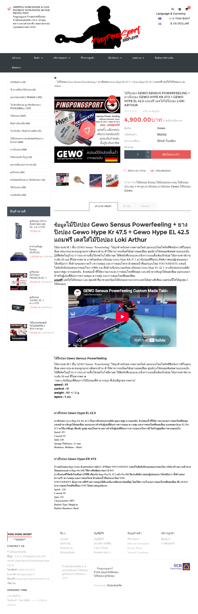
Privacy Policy (135, 548)
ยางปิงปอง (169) (18, 149)
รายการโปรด (101, 548)
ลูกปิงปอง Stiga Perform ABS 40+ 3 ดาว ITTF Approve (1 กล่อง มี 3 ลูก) (38, 224)
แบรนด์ (64, 539)
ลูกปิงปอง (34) (17, 172)
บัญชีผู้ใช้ (99, 539)
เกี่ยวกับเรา (133, 539)
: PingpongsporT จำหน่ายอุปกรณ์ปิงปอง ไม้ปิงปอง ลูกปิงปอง (106, 572)
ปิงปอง (152, 182)
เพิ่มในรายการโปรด (136, 171)
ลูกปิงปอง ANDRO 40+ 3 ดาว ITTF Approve (37, 300)
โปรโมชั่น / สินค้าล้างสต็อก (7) (25, 130)
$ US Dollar (179, 23)
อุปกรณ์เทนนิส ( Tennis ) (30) (26, 97)
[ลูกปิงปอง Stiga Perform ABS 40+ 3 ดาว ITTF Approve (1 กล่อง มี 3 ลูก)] (18, 231)
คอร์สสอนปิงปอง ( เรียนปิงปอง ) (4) (27, 179)
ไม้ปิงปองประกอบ (166, 182)
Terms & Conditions (137, 552)
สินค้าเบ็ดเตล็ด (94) (20, 123)
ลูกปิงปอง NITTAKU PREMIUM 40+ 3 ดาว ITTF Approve (38, 275)
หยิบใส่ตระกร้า (171, 154)
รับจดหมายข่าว (102, 552)
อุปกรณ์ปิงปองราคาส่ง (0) (23, 164)
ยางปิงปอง (151, 186)
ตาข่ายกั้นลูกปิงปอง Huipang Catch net (36, 249)
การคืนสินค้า (168, 543)
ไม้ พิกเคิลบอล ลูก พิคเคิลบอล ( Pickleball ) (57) (25, 106)
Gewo (161, 128)
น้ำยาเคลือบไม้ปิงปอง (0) (23, 89)
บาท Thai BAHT (179, 18)
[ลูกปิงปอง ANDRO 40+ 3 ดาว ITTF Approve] (18, 307)
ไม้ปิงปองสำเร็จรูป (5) (21, 157)
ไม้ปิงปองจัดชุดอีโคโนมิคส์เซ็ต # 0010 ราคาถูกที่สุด (38, 325)
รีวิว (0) (126, 206)
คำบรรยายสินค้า (103, 206)
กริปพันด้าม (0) (18, 82)
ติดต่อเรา (146, 206)
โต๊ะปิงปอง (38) (18, 187)
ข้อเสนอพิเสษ (67, 552)
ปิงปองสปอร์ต (114, 585)
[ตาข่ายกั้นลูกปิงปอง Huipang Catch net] (18, 256)
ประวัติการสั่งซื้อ (102, 543)
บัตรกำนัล (65, 543)
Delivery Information (138, 543)
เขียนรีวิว (155, 111)
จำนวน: (129, 147)
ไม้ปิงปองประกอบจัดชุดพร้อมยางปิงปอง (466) (26, 140)
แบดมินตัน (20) (18, 194)
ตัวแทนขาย (66, 548)
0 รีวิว (145, 111)
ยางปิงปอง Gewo (168, 186)
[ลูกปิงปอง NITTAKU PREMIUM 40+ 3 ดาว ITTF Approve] (18, 282)
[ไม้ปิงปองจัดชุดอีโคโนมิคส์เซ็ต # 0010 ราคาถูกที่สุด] (18, 332)
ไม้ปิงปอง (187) (18, 115)
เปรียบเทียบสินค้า (163, 171)
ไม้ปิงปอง (141, 182)
